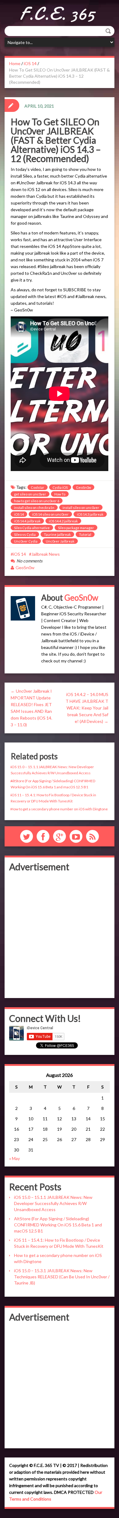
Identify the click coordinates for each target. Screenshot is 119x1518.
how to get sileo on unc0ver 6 (36, 501)
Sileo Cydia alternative (32, 528)
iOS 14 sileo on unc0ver (50, 514)
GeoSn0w (83, 487)
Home (14, 63)
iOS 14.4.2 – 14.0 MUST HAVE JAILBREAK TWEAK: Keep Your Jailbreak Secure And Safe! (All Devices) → (87, 708)
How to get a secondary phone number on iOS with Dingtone (59, 809)
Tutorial (85, 534)
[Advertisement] (59, 933)
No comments (29, 560)
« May (14, 1158)
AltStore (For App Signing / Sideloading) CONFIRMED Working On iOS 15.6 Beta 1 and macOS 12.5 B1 (58, 1224)
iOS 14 (30, 63)
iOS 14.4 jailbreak (27, 521)
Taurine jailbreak (57, 534)
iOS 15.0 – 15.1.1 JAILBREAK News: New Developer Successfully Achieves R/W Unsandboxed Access (53, 1203)
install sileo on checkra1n (34, 508)
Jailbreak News (45, 554)
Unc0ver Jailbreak (60, 541)
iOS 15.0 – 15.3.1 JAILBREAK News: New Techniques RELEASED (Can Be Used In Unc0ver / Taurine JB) (62, 1276)
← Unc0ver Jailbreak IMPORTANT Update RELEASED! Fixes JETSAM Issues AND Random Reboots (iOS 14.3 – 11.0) (31, 707)
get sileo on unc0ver (30, 494)
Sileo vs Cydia (25, 534)
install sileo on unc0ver (81, 508)
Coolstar (37, 487)
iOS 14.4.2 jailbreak (63, 521)
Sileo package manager (76, 528)
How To (59, 494)
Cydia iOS (60, 487)
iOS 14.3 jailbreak (90, 514)
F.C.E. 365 (57, 14)
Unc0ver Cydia (26, 541)
